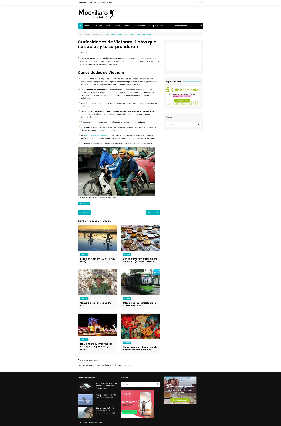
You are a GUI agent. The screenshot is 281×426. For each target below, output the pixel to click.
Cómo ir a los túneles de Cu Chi (95, 304)
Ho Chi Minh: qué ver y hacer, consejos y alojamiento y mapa (96, 346)
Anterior (86, 213)
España (87, 26)
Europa (117, 26)
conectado (102, 365)
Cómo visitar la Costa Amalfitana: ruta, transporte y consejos (105, 410)
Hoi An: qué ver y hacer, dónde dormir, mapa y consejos (140, 348)
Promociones (139, 26)
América (98, 26)
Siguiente (151, 213)
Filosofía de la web (104, 3)
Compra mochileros (157, 26)
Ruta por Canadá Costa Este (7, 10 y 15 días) (106, 396)
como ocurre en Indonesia (96, 135)
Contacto (82, 3)
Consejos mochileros (178, 26)
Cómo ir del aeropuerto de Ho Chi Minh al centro (140, 304)
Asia (108, 26)
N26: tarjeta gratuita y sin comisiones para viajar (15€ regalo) (106, 386)
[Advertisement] (163, 14)
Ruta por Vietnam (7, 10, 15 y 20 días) (97, 260)
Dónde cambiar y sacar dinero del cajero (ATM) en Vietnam (140, 260)
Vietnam (83, 52)
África (126, 26)
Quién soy (92, 3)
